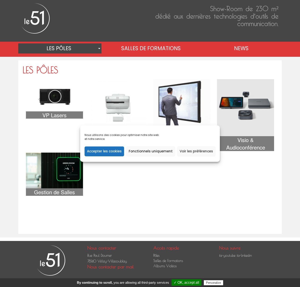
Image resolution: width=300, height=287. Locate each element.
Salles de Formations (151, 48)
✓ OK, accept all (186, 282)
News (241, 48)
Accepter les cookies (104, 151)
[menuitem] (59, 48)
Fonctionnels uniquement (151, 151)
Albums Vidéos (165, 266)
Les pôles (59, 48)
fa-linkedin (244, 255)
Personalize (213, 282)
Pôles (156, 255)
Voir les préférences (196, 151)
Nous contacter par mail (110, 266)
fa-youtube (227, 255)
